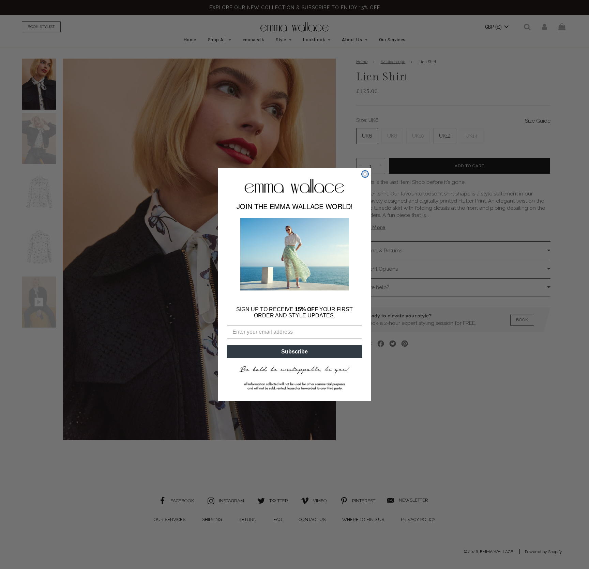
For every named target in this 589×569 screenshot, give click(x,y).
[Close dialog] (365, 179)
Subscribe (294, 346)
